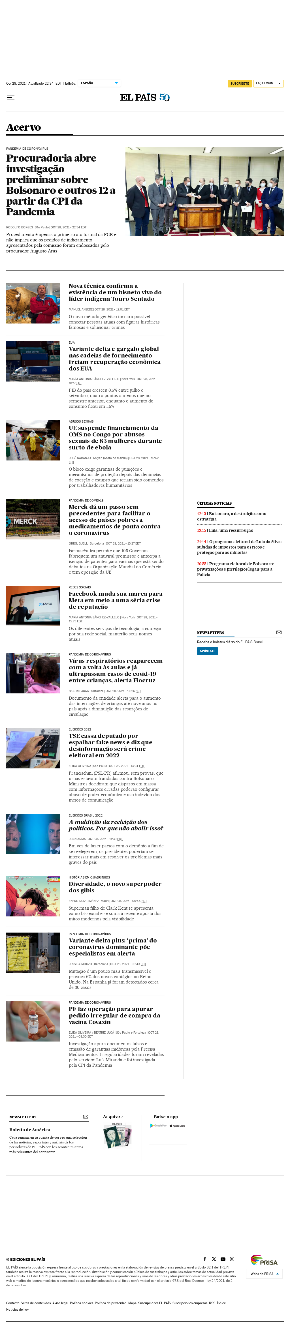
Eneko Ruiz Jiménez (84, 901)
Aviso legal (60, 1303)
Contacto (13, 1303)
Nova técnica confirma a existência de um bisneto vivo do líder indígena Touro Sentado (115, 293)
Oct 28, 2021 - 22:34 (68, 227)
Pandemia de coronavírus (27, 149)
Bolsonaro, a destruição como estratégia (231, 516)
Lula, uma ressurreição (231, 530)
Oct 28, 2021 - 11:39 (105, 839)
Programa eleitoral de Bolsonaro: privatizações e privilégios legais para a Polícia (235, 569)
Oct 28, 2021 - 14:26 (123, 691)
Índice (221, 1303)
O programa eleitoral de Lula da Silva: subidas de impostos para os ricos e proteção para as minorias (239, 547)
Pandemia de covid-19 (86, 500)
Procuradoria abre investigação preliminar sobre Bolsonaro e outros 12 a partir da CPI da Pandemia (61, 185)
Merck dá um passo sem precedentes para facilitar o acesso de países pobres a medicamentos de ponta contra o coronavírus (114, 520)
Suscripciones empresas (189, 1303)
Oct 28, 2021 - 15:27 (123, 543)
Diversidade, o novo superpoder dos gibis (115, 888)
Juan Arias (77, 839)
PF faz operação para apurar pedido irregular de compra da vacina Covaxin (114, 1016)
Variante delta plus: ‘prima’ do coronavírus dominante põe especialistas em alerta (113, 947)
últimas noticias (214, 503)
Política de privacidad (111, 1303)
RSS (212, 1303)
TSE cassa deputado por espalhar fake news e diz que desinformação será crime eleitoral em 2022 (110, 746)
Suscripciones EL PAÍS (154, 1303)
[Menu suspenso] (10, 97)
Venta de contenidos (36, 1303)
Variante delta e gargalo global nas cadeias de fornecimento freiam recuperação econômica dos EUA (114, 359)
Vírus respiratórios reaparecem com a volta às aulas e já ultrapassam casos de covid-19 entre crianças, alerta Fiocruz (116, 671)
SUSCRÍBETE (240, 83)
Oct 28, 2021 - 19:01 (112, 309)
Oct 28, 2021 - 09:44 (129, 901)
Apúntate (208, 651)
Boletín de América (29, 1130)
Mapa (132, 1303)
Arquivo (111, 1117)
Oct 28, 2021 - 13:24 (126, 766)
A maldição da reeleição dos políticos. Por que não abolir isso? (116, 826)
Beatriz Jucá (79, 691)
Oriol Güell (78, 543)
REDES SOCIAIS (80, 587)
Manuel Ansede (81, 309)
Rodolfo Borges (19, 227)
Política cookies (81, 1303)
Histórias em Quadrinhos (89, 877)
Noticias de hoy (17, 1309)
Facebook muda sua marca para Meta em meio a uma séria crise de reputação (115, 601)
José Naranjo (80, 458)
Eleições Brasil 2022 (86, 815)
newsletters (210, 633)
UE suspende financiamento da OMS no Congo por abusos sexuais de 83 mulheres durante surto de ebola (115, 438)
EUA (72, 342)
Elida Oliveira (80, 766)
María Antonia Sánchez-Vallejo (94, 379)
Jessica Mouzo (80, 964)
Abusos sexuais (81, 421)
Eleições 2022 (80, 729)
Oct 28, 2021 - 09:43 (128, 964)
